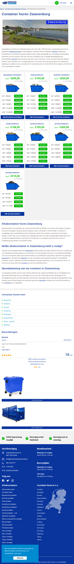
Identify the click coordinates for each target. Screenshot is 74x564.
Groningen (40, 492)
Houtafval (7, 311)
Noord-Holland (41, 498)
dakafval (24, 258)
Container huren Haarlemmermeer (15, 9)
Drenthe (39, 495)
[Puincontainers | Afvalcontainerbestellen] (37, 87)
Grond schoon (8, 318)
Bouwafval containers (12, 75)
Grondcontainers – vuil (9, 513)
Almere (39, 540)
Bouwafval (7, 300)
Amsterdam (41, 525)
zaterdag (42, 280)
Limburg (39, 522)
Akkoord (20, 558)
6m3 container (7, 534)
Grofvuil (6, 307)
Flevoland (40, 501)
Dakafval (7, 325)
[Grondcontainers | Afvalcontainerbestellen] (61, 136)
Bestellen (18, 96)
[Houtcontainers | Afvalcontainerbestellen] (12, 136)
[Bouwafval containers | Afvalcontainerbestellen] (12, 87)
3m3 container (7, 531)
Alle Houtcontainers (12, 166)
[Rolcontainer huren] (13, 396)
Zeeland (39, 516)
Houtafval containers (9, 504)
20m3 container (7, 543)
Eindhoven (40, 534)
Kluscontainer (6, 522)
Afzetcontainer (7, 525)
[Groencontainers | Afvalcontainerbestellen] (37, 136)
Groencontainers (37, 124)
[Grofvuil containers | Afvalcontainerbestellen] (61, 87)
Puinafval (7, 304)
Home (2, 9)
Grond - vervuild (9, 321)
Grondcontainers (62, 124)
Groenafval (7, 314)
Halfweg (55, 51)
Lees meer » (6, 349)
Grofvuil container (8, 498)
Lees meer (17, 553)
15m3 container (7, 540)
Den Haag (40, 531)
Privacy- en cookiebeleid (58, 562)
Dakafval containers (8, 516)
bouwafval (5, 258)
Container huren (7, 492)
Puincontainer (6, 501)
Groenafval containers (9, 507)
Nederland (29, 251)
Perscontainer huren (37, 427)
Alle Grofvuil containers (61, 117)
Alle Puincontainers (37, 117)
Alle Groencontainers (37, 166)
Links (48, 562)
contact (25, 263)
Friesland (40, 489)
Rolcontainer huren (37, 400)
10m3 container (7, 537)
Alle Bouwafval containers (12, 117)
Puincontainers (37, 75)
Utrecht (39, 510)
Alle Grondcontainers (61, 166)
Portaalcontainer (7, 528)
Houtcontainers (12, 124)
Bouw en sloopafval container (12, 519)
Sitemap (43, 562)
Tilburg (39, 537)
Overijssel (40, 504)
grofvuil (14, 59)
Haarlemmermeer (15, 51)
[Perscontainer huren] (13, 424)
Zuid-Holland (41, 513)
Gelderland (40, 507)
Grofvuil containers (61, 75)
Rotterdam (40, 528)
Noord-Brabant (42, 519)
